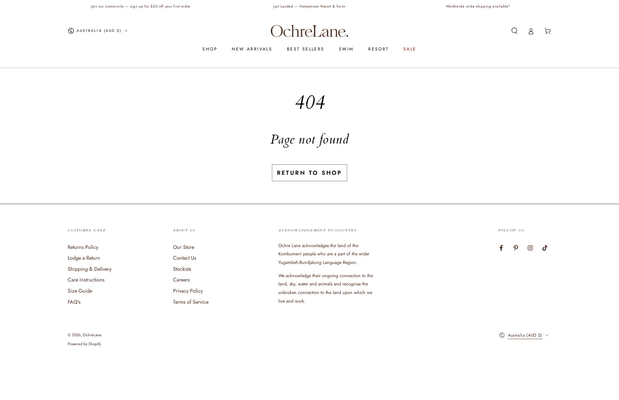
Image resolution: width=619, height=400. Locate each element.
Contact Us (184, 257)
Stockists (182, 269)
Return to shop (309, 173)
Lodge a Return (84, 257)
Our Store (183, 247)
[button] (514, 31)
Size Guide (80, 290)
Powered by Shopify (84, 344)
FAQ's (74, 301)
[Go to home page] (309, 31)
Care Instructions (86, 279)
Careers (181, 279)
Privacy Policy (188, 290)
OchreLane (92, 335)
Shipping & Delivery (89, 269)
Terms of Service (190, 301)
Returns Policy (83, 247)
